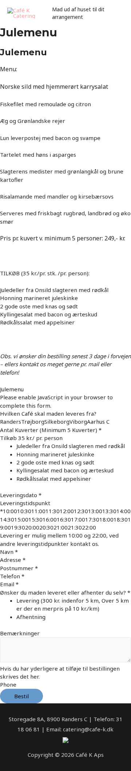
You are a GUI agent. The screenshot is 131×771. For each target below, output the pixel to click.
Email (9, 584)
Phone (8, 684)
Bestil (21, 696)
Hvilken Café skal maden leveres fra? (48, 413)
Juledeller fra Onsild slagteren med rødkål (70, 446)
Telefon (12, 576)
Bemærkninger (20, 633)
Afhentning (30, 616)
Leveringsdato (20, 495)
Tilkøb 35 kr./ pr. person (31, 438)
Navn (9, 551)
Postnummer (19, 568)
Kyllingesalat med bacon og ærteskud (65, 470)
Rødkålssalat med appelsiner (53, 478)
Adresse (12, 559)
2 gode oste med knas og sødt (55, 462)
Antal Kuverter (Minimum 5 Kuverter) (51, 430)
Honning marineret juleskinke (55, 454)
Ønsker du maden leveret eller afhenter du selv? (65, 592)
